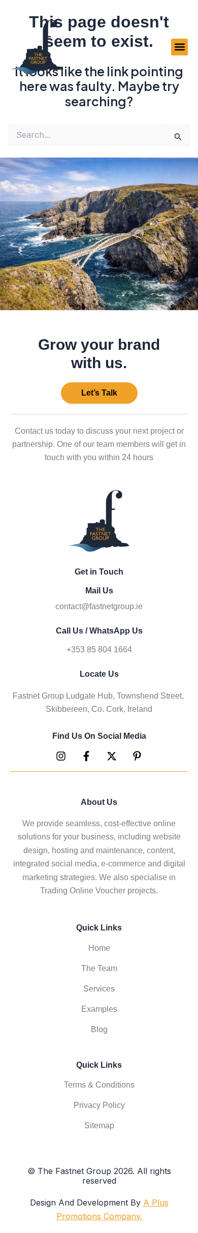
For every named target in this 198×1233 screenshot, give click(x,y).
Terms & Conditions (99, 1084)
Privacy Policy (99, 1105)
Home (99, 948)
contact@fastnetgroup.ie (99, 606)
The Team (99, 968)
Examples (99, 1009)
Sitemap (99, 1125)
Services (99, 988)
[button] (179, 47)
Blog (99, 1029)
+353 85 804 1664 (99, 649)
